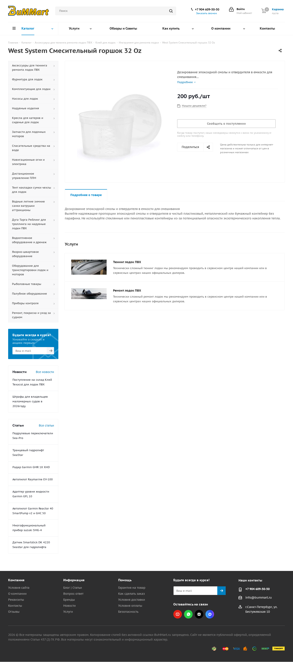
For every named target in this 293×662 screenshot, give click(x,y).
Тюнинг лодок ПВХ (127, 262)
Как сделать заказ (131, 594)
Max (209, 614)
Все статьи (46, 425)
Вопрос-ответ (73, 594)
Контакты (15, 606)
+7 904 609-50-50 (207, 9)
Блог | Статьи (72, 588)
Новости (69, 606)
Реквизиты (16, 600)
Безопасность (128, 612)
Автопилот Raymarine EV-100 (32, 479)
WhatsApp (188, 614)
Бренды (69, 600)
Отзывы (14, 612)
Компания (16, 580)
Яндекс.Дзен (199, 614)
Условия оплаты (130, 606)
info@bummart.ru (258, 597)
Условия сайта (18, 588)
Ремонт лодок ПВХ (127, 290)
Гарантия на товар (131, 588)
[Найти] (171, 11)
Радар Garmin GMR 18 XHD (31, 467)
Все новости (45, 372)
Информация (74, 580)
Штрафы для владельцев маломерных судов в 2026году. (30, 401)
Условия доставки (131, 600)
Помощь (124, 580)
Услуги (68, 612)
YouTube (177, 614)
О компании (17, 594)
